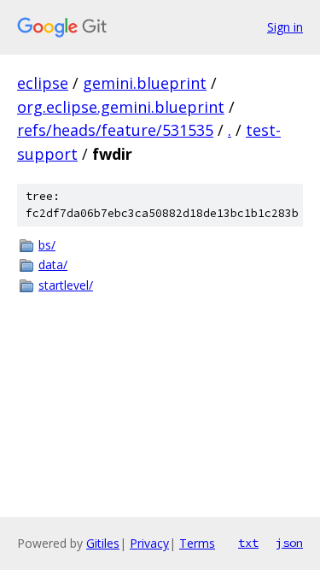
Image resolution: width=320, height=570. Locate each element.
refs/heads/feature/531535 (115, 130)
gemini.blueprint (145, 83)
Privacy (149, 543)
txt (248, 542)
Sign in (285, 27)
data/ (52, 264)
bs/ (46, 245)
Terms (197, 543)
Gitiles (102, 543)
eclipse (42, 83)
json (289, 542)
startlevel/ (65, 285)
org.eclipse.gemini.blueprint (120, 107)
